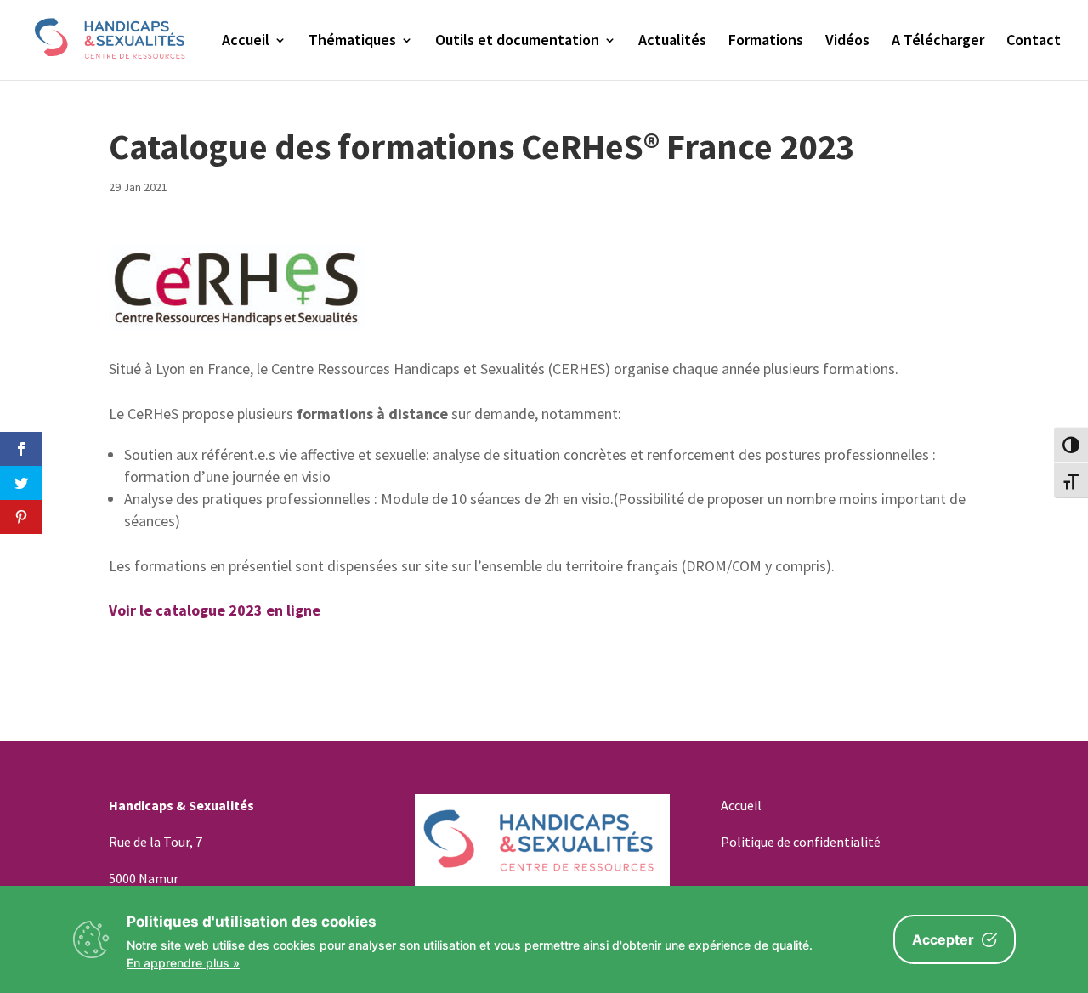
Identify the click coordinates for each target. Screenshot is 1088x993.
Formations (765, 41)
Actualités (672, 41)
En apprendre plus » (183, 963)
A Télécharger (938, 41)
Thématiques (352, 41)
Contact (1033, 41)
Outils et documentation (517, 41)
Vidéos (847, 41)
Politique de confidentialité (801, 841)
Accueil (245, 41)
